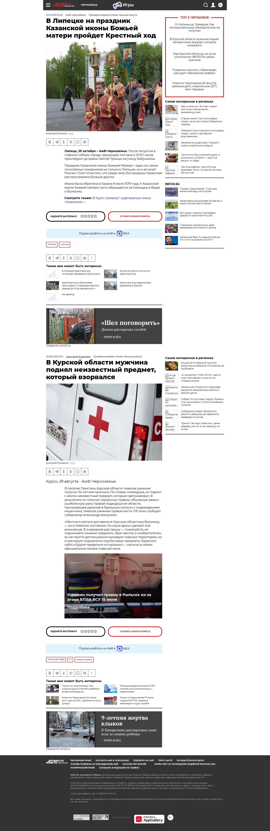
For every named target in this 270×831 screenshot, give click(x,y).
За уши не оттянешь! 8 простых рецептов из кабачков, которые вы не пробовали (202, 365)
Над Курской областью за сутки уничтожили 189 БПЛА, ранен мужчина (194, 57)
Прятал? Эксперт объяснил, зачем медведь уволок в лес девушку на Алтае (200, 426)
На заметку (68, 294)
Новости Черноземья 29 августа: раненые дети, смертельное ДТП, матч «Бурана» (194, 86)
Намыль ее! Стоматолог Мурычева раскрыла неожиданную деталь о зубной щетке (200, 390)
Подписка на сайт (143, 760)
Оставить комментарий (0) (135, 216)
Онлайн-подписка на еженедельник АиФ (94, 764)
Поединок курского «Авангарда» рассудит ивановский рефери (194, 71)
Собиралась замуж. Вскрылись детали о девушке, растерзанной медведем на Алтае (200, 414)
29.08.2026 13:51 (54, 356)
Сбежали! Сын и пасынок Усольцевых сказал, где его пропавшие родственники (202, 133)
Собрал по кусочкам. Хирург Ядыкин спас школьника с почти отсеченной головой (202, 402)
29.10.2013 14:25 (54, 15)
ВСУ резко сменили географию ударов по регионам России (198, 214)
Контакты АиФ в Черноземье (112, 760)
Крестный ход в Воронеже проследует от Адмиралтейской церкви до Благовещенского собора (80, 287)
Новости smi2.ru (58, 345)
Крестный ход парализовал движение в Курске (135, 284)
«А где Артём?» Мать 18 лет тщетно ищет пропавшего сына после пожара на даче (201, 377)
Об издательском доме (190, 760)
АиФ (70, 133)
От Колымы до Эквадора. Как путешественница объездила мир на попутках (195, 27)
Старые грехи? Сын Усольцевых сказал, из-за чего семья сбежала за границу (201, 121)
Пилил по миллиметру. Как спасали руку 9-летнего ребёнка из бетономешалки (80, 688)
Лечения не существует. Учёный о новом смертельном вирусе (200, 144)
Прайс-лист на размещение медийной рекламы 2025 (184, 764)
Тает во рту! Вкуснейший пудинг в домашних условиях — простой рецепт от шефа (200, 157)
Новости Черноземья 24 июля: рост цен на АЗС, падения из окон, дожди (81, 700)
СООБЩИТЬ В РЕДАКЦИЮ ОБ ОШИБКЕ (119, 768)
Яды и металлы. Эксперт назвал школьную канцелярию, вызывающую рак (199, 109)
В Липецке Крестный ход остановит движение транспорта (81, 272)
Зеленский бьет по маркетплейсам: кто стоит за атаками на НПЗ (200, 238)
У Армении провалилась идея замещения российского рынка (198, 226)
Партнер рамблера (121, 817)
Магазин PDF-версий (134, 764)
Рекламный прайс (81, 760)
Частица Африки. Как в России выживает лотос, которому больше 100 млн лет (201, 169)
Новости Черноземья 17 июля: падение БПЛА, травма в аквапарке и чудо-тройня (137, 700)
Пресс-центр (165, 760)
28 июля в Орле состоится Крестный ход (135, 272)
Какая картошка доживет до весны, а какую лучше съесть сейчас (201, 202)
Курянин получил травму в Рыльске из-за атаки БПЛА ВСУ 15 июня (109, 597)
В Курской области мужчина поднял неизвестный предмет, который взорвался (194, 42)
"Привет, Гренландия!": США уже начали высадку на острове (198, 190)
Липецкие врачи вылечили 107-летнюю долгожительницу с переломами (137, 688)
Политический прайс (83, 768)
